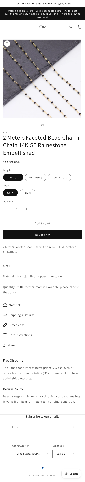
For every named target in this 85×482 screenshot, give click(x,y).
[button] (5, 26)
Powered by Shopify (48, 475)
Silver (27, 193)
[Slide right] (51, 125)
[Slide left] (33, 125)
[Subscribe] (72, 427)
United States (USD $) (28, 453)
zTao (37, 475)
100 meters (59, 177)
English (61, 453)
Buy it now (42, 235)
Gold (10, 193)
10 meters (35, 177)
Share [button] (11, 345)
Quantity (8, 201)
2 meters (13, 177)
